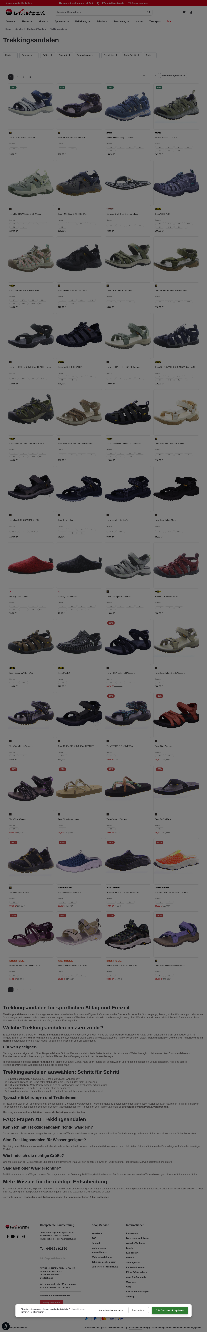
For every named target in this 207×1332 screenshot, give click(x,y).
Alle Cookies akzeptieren (170, 1310)
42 (23, 149)
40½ (33, 303)
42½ (72, 376)
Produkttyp (109, 55)
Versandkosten (135, 1327)
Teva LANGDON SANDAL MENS (24, 520)
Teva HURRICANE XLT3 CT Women (25, 214)
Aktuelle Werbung (135, 1243)
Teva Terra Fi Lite (65, 520)
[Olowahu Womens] (79, 788)
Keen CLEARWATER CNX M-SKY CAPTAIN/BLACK (176, 367)
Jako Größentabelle (136, 1277)
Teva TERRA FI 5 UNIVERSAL (71, 137)
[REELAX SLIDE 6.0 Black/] (128, 861)
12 (72, 902)
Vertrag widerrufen (51, 1302)
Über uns (131, 1282)
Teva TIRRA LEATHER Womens (121, 673)
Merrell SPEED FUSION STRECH (122, 965)
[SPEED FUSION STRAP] (79, 934)
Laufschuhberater (135, 1267)
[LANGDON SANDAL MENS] (31, 489)
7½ (14, 453)
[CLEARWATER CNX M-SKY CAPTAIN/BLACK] (176, 336)
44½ (72, 224)
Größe (46, 55)
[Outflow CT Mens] (31, 861)
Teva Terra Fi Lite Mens (165, 520)
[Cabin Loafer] (31, 565)
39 (130, 147)
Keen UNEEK (64, 673)
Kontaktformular (61, 1295)
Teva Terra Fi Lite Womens (21, 746)
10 (23, 456)
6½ (160, 902)
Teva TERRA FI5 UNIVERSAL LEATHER (76, 746)
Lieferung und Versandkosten (99, 1250)
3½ (160, 608)
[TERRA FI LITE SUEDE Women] (128, 336)
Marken (130, 1257)
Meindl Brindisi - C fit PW (166, 137)
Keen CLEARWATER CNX (167, 596)
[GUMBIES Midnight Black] (128, 183)
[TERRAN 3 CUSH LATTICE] (31, 934)
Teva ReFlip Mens (163, 819)
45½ (81, 224)
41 (111, 150)
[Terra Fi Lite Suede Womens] (176, 642)
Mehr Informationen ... (37, 1312)
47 (62, 149)
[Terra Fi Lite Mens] (176, 489)
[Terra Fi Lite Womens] (31, 715)
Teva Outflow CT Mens (19, 892)
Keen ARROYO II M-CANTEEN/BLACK (26, 443)
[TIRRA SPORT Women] (31, 106)
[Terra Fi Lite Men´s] (128, 489)
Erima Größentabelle (136, 1272)
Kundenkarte (133, 1253)
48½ (72, 149)
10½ (33, 456)
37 (111, 147)
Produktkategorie (85, 55)
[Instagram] (23, 1237)
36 (14, 149)
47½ (178, 380)
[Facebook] (8, 1237)
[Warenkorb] (198, 12)
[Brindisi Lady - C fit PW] (128, 106)
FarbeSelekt (130, 55)
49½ (120, 531)
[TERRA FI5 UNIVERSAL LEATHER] (79, 715)
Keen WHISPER (162, 214)
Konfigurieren (138, 1310)
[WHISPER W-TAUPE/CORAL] (31, 259)
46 (179, 150)
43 (188, 147)
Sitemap (130, 1296)
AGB (94, 1238)
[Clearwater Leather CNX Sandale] (128, 412)
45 (169, 150)
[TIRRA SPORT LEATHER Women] (79, 412)
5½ (179, 608)
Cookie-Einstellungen (137, 1291)
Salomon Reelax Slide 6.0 (69, 892)
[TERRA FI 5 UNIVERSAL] (79, 106)
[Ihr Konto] (191, 12)
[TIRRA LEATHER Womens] (128, 642)
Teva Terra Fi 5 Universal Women (169, 443)
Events (129, 1248)
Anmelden (11, 3)
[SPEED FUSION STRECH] (128, 934)
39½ (169, 227)
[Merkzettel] (184, 12)
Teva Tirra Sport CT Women (119, 596)
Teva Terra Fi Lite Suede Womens (170, 673)
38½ (188, 224)
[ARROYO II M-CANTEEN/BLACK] (31, 412)
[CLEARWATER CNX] (176, 565)
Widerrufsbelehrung (102, 1257)
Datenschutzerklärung (137, 1238)
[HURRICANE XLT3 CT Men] (79, 183)
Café (128, 1287)
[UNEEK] (79, 642)
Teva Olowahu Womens (68, 819)
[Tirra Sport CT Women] (128, 565)
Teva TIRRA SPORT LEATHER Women (75, 443)
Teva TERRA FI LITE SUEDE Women (123, 367)
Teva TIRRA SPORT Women (22, 137)
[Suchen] (148, 12)
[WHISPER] (176, 183)
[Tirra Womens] (176, 715)
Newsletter (97, 1233)
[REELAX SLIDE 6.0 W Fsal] (176, 861)
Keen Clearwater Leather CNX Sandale (123, 443)
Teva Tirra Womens (163, 746)
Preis (148, 55)
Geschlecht (27, 55)
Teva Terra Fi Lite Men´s (117, 520)
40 (140, 147)
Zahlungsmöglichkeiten (104, 1262)
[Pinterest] (18, 1237)
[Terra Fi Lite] (79, 489)
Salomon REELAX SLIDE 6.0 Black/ (123, 892)
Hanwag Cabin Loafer (18, 596)
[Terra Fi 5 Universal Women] (176, 412)
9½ (14, 456)
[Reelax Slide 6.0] (79, 861)
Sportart (63, 55)
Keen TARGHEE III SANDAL (70, 367)
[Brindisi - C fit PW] (176, 106)
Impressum (132, 1233)
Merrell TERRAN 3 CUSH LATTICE (24, 965)
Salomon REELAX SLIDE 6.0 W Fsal (171, 892)
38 (121, 147)
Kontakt (96, 1243)
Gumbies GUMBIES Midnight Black (122, 214)
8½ (33, 453)
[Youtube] (13, 1237)
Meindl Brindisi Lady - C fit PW (120, 137)
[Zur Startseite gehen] (25, 12)
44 (160, 150)
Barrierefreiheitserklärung (105, 1266)
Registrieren (27, 3)
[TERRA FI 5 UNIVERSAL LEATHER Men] (31, 336)
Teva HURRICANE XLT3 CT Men (72, 214)
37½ (169, 224)
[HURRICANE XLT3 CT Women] (31, 183)
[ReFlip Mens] (176, 788)
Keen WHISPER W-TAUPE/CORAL (25, 290)
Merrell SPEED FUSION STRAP (72, 965)
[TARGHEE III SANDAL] (79, 336)
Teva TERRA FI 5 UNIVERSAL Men (171, 290)
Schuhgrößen (133, 1262)
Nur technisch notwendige (110, 1310)
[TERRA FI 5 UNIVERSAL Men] (176, 259)
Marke (8, 55)
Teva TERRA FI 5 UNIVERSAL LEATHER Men (30, 367)
